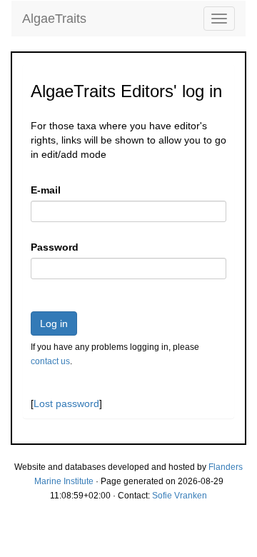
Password (55, 247)
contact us (50, 361)
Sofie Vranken (179, 496)
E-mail (46, 190)
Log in (54, 323)
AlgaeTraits (54, 18)
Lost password (66, 403)
